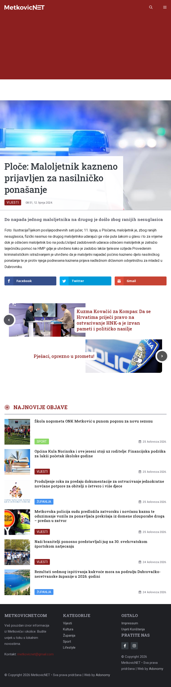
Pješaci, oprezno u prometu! (64, 356)
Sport (42, 441)
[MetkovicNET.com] (24, 7)
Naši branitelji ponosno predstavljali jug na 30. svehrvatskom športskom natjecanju (91, 544)
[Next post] (162, 356)
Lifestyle (69, 648)
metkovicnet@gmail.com (35, 654)
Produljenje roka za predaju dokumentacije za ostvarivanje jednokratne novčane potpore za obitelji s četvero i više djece (99, 483)
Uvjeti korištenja (133, 629)
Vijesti (13, 202)
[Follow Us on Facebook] (124, 645)
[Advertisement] (85, 48)
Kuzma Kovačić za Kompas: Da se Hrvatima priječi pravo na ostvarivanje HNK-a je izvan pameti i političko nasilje (114, 320)
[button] (151, 7)
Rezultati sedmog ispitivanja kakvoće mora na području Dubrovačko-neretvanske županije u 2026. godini (98, 574)
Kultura (68, 629)
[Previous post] (9, 320)
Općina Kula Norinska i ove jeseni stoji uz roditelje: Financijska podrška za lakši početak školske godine (100, 453)
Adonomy (156, 669)
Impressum (129, 623)
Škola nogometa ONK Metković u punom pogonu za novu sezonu (94, 421)
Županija (44, 501)
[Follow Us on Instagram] (134, 645)
